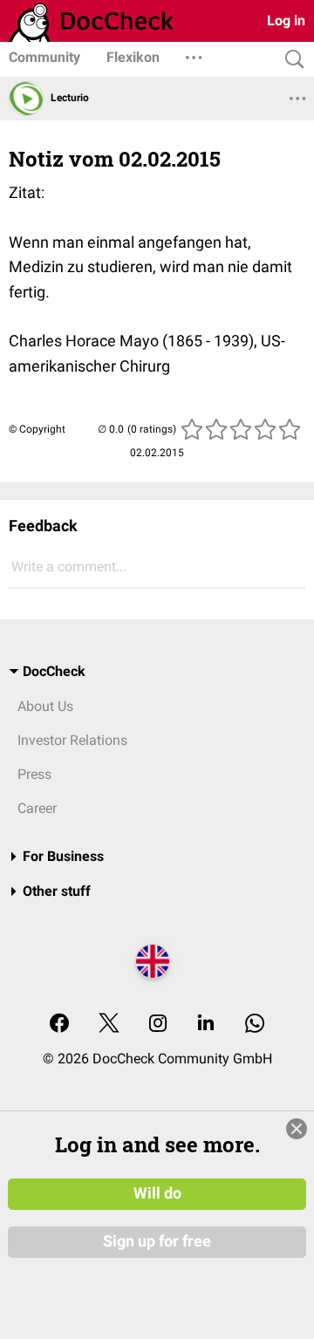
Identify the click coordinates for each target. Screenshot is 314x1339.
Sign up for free (157, 1241)
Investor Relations (72, 740)
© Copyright (37, 429)
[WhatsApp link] (254, 1024)
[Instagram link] (157, 1024)
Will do (157, 1193)
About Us (45, 706)
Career (37, 808)
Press (34, 774)
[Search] (290, 59)
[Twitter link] (109, 1024)
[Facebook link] (59, 1024)
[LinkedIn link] (205, 1024)
